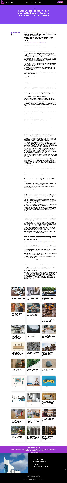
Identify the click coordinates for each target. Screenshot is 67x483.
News (35, 2)
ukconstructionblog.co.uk (35, 32)
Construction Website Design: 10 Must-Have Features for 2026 (18, 298)
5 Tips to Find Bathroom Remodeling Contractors (32, 403)
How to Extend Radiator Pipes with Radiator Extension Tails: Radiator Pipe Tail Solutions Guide (33, 438)
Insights (31, 2)
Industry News (33, 8)
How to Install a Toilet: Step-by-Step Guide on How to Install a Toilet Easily (33, 335)
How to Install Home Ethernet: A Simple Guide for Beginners (48, 387)
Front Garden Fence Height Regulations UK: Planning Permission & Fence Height (32, 370)
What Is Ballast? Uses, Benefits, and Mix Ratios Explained (33, 353)
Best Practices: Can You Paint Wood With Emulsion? (33, 387)
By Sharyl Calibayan (33, 18)
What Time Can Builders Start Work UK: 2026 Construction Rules (33, 298)
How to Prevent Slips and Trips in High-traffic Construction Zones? (48, 298)
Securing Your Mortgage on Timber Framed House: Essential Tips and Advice (17, 421)
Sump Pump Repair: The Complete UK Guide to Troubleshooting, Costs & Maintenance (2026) (17, 337)
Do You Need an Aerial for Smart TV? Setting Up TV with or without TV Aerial (18, 388)
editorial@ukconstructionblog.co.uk (38, 479)
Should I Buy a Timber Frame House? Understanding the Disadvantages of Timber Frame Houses (48, 420)
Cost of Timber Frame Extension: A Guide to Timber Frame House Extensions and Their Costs (33, 420)
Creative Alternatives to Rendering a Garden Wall (17, 437)
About (27, 2)
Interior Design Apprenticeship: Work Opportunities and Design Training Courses (48, 336)
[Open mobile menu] (65, 469)
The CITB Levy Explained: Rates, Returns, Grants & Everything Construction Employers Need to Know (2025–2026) (48, 319)
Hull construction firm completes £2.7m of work (16, 35)
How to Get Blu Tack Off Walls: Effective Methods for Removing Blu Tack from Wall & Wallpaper (48, 371)
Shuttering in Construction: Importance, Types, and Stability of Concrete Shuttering (47, 438)
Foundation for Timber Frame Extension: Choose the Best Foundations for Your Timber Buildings (48, 403)
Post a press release (34, 480)
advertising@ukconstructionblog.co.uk (33, 452)
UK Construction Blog (9, 2)
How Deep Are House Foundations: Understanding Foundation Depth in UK (17, 353)
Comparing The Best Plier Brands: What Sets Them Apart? (17, 404)
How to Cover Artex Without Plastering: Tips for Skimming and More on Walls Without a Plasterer (18, 371)
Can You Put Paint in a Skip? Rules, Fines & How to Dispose (33, 315)
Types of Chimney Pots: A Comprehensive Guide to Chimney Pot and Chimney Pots (47, 354)
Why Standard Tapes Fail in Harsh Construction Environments (17, 314)
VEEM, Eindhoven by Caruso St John (15, 33)
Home (12, 27)
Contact (37, 469)
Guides (40, 2)
